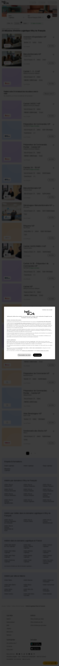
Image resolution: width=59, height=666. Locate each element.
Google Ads (32, 341)
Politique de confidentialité (27, 350)
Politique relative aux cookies (42, 350)
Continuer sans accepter (47, 309)
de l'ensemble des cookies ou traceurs (23, 323)
